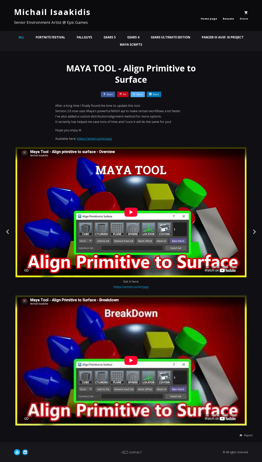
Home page (209, 18)
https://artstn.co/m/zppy (94, 139)
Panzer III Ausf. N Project (223, 37)
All (21, 37)
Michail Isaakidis (52, 11)
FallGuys (84, 37)
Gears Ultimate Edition (170, 37)
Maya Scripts (131, 44)
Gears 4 (133, 37)
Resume (228, 18)
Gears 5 (110, 37)
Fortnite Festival (50, 37)
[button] (246, 435)
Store (244, 18)
